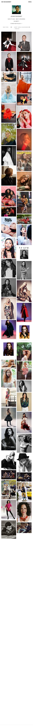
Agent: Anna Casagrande (21, 27)
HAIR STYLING (11, 19)
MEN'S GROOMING (20, 19)
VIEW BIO (17, 28)
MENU (30, 1)
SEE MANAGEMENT (6, 1)
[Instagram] (11, 27)
